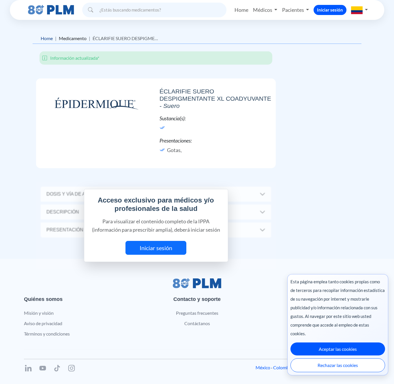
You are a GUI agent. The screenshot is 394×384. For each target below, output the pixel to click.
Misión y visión (39, 313)
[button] (359, 9)
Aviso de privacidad (43, 323)
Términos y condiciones (47, 333)
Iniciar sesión (330, 9)
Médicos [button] (263, 10)
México (263, 367)
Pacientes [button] (293, 10)
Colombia (282, 367)
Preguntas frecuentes (197, 313)
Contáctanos (197, 323)
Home (241, 10)
